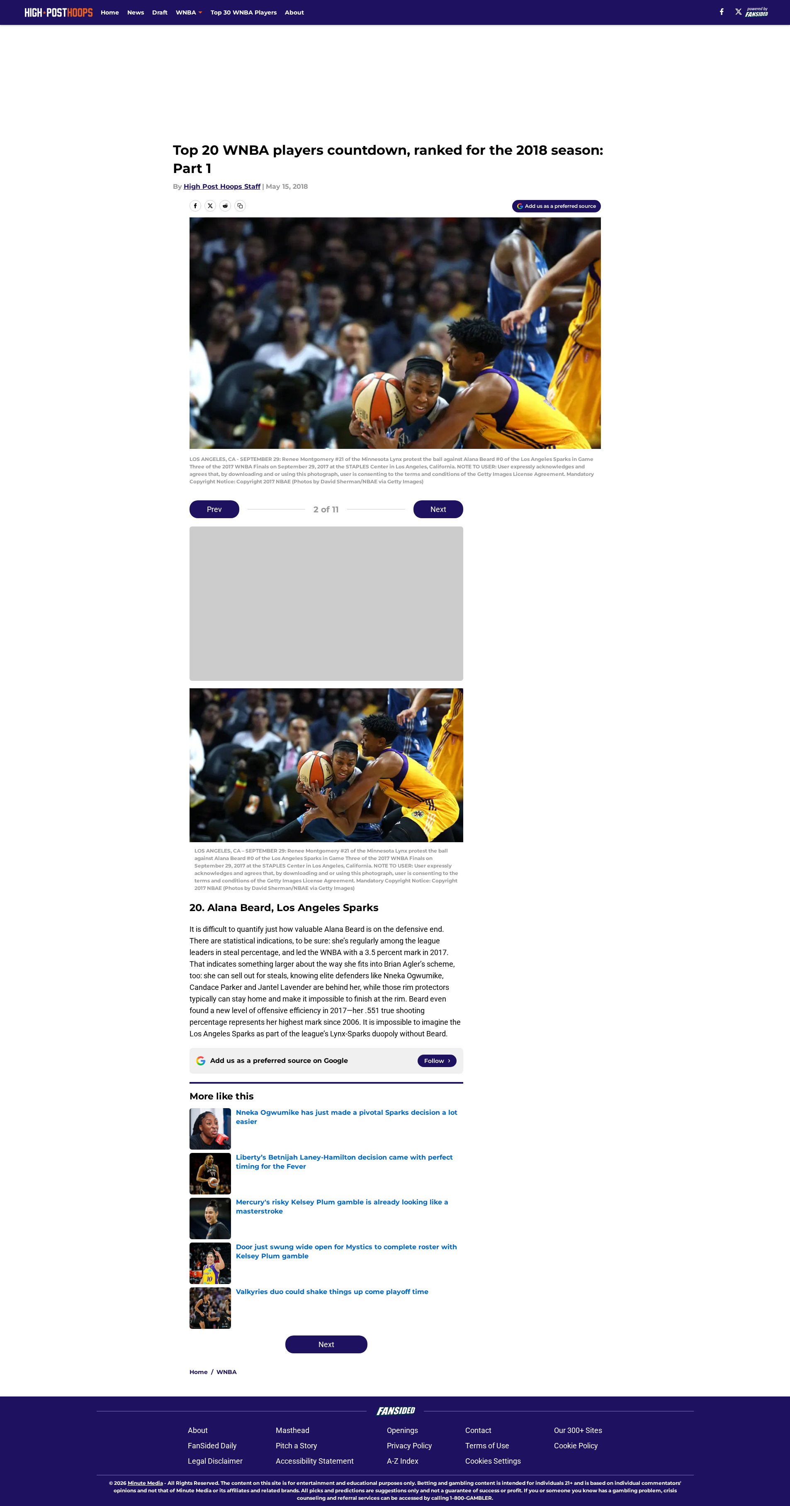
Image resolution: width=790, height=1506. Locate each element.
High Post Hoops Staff (222, 186)
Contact (478, 1430)
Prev (214, 509)
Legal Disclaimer (215, 1461)
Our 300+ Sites (578, 1430)
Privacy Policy (409, 1445)
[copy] (240, 206)
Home (110, 12)
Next (438, 509)
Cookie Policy (576, 1445)
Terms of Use (487, 1445)
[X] (738, 11)
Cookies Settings (493, 1461)
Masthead (292, 1430)
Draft (160, 12)
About (294, 12)
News (135, 12)
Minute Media (145, 1483)
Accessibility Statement (315, 1461)
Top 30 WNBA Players (244, 12)
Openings (402, 1430)
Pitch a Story (296, 1445)
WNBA (226, 1372)
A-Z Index (402, 1461)
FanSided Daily (212, 1445)
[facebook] (722, 11)
